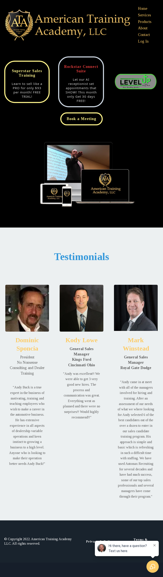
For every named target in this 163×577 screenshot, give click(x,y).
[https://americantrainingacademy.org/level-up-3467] (136, 82)
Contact (144, 35)
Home (142, 8)
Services (144, 15)
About (143, 28)
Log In (143, 41)
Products (144, 22)
